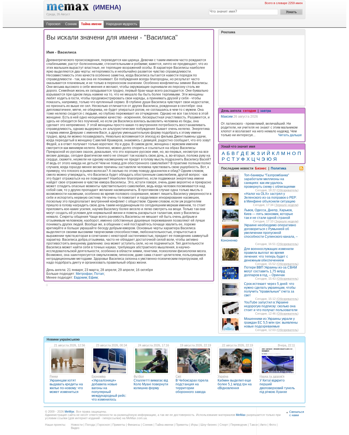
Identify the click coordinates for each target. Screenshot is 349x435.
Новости (77, 424)
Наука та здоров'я (272, 376)
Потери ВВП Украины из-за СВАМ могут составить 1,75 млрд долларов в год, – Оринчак (270, 271)
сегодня (249, 111)
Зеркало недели (286, 205)
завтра (265, 111)
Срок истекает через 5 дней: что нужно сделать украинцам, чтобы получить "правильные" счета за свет (270, 289)
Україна (223, 376)
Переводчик (238, 424)
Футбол (139, 376)
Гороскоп (53, 24)
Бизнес (261, 168)
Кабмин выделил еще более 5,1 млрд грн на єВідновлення (235, 384)
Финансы (134, 424)
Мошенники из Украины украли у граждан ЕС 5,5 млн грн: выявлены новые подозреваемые (271, 322)
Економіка (99, 376)
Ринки (54, 376)
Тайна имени (91, 24)
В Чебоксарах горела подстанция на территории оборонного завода (192, 386)
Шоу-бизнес (208, 424)
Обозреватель (287, 190)
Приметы (118, 424)
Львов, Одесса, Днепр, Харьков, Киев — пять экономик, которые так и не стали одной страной (268, 214)
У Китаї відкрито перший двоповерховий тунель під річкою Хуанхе (277, 386)
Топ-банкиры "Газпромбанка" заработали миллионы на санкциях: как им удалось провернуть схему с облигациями (269, 181)
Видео (75, 428)
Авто (263, 424)
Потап (99, 274)
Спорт (223, 424)
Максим (227, 116)
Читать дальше (290, 135)
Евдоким (80, 277)
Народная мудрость (121, 24)
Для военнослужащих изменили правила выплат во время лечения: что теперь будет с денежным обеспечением (269, 254)
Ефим (93, 277)
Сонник (71, 24)
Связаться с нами (296, 413)
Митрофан (84, 274)
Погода (90, 424)
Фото (272, 424)
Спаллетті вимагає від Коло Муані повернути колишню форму (151, 384)
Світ (178, 376)
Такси (253, 424)
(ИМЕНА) (107, 7)
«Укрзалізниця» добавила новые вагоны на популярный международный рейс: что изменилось (109, 390)
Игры (194, 424)
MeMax (69, 411)
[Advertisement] (262, 70)
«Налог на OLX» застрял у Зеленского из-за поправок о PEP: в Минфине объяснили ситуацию (270, 197)
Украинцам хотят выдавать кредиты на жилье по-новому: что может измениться (66, 386)
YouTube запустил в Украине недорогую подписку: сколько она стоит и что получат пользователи (270, 306)
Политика (278, 168)
